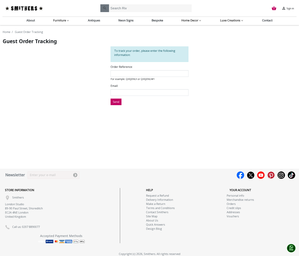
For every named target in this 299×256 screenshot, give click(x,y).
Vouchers (233, 216)
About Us (152, 220)
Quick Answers (155, 224)
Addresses (233, 212)
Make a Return (155, 204)
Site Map (151, 216)
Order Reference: (122, 67)
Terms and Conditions (160, 208)
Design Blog (154, 229)
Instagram (281, 175)
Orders (231, 204)
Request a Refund (157, 195)
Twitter (250, 175)
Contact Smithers (157, 212)
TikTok (291, 175)
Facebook (240, 175)
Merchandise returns (240, 200)
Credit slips (234, 208)
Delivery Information (159, 200)
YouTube (261, 175)
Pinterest (271, 175)
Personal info (235, 195)
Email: (114, 86)
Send (116, 102)
